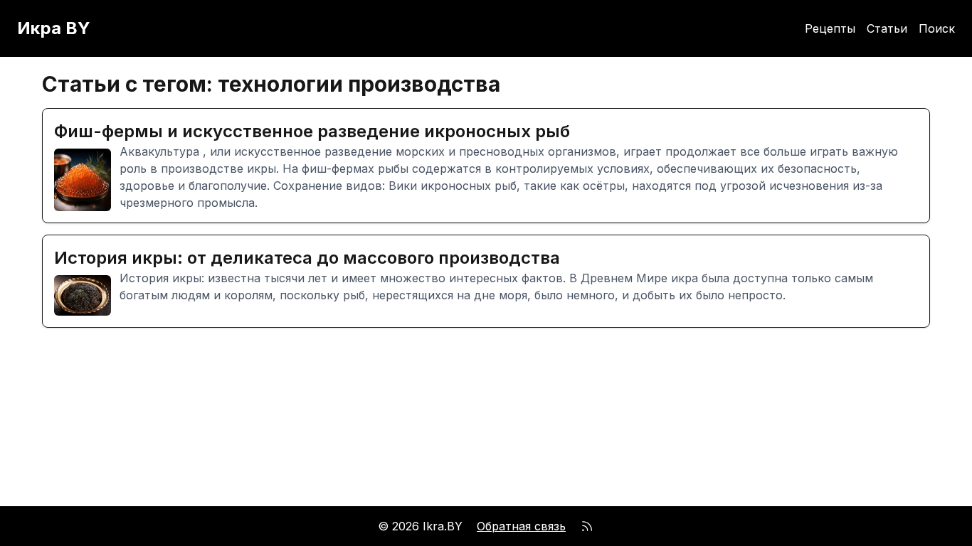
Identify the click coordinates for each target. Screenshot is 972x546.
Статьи (887, 28)
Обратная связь (521, 526)
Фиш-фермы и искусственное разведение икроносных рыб (312, 131)
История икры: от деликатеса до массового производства (307, 257)
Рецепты (830, 28)
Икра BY (53, 28)
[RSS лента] (587, 526)
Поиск (937, 28)
